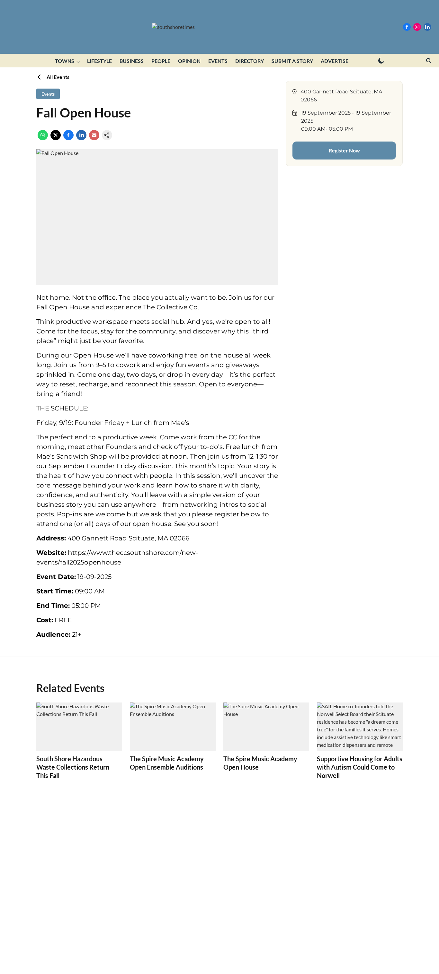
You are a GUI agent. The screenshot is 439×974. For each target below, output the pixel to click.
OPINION (189, 61)
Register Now (344, 150)
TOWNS (64, 61)
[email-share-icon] (94, 138)
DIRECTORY (249, 61)
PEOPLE (160, 61)
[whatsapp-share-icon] (43, 138)
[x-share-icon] (55, 138)
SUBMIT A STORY (292, 61)
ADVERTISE (334, 61)
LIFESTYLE (99, 61)
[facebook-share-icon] (68, 138)
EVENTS (218, 61)
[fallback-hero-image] (79, 726)
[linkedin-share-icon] (81, 138)
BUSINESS (132, 61)
